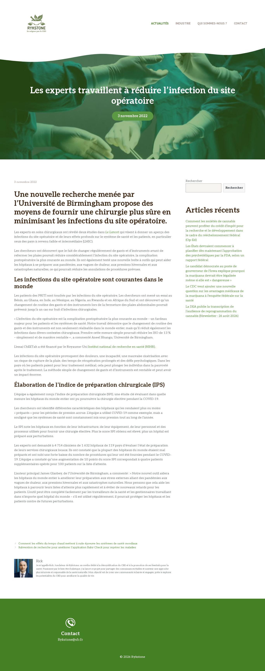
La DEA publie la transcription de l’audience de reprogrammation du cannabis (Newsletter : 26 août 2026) (212, 311)
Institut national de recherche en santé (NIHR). (121, 347)
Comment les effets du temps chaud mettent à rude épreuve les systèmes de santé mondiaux (77, 543)
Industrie (183, 23)
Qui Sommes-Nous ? (212, 23)
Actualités (160, 23)
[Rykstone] (36, 23)
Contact (240, 23)
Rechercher (194, 181)
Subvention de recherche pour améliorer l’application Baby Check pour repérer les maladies (77, 547)
